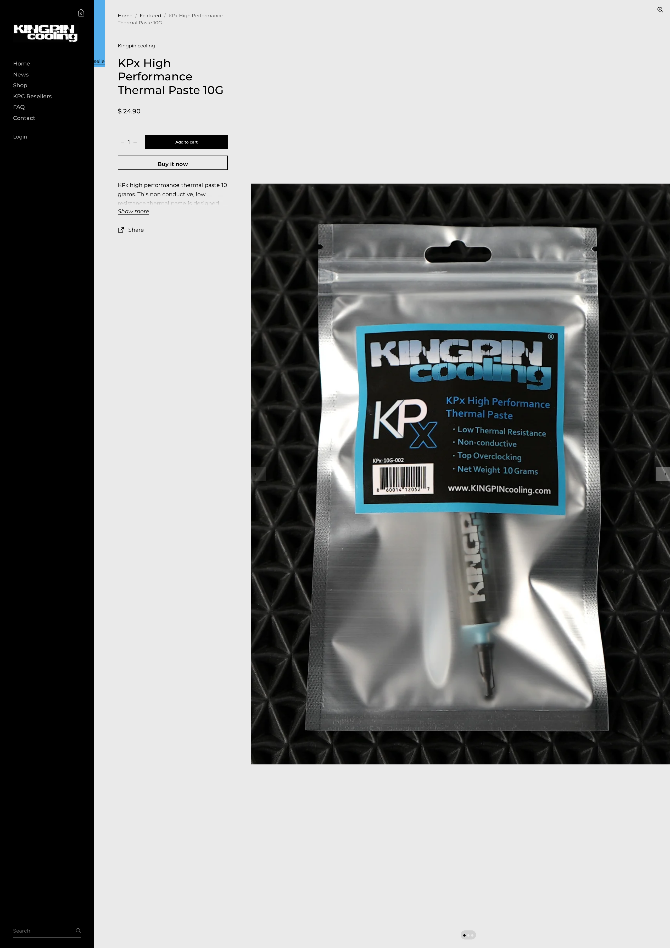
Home (125, 16)
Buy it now (173, 164)
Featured (150, 16)
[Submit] (78, 930)
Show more (133, 211)
